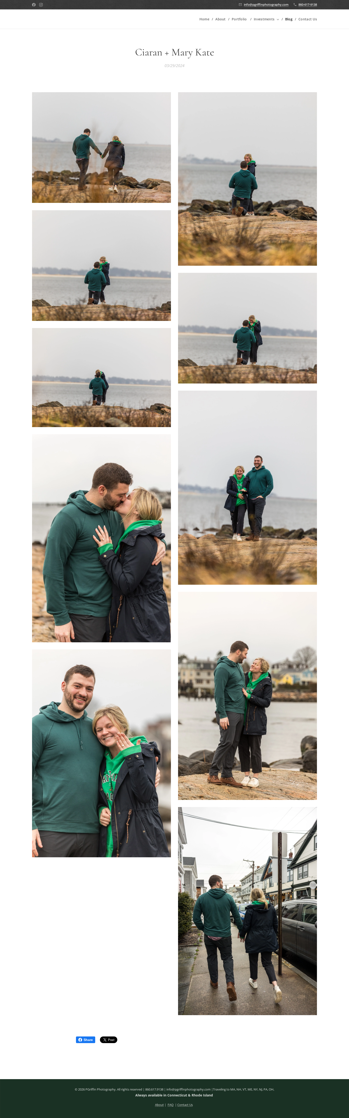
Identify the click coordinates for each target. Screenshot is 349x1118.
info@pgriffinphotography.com (266, 4)
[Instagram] (41, 5)
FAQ (171, 1105)
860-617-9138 (307, 4)
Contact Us (185, 1105)
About (159, 1105)
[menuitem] (205, 19)
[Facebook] (34, 5)
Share (88, 1040)
